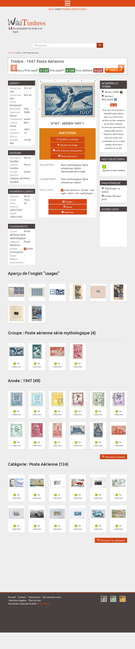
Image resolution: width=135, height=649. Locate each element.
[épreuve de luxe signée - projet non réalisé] (16, 313)
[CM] (118, 291)
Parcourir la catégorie (112, 540)
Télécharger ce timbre (111, 190)
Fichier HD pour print (111, 197)
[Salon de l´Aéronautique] (77, 291)
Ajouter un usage (69, 144)
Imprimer (69, 212)
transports (17, 251)
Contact (22, 596)
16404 (57, 9)
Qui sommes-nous (51, 596)
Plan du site (35, 600)
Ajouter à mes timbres (113, 170)
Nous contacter (68, 156)
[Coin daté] (16, 291)
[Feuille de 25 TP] (37, 291)
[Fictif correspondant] (57, 291)
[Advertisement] (117, 228)
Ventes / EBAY (112, 91)
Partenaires (34, 596)
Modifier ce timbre (69, 139)
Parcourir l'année (114, 456)
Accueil (11, 52)
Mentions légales (18, 600)
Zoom (69, 206)
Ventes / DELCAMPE (108, 98)
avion (30, 248)
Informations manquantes (68, 150)
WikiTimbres (43, 603)
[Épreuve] (98, 291)
